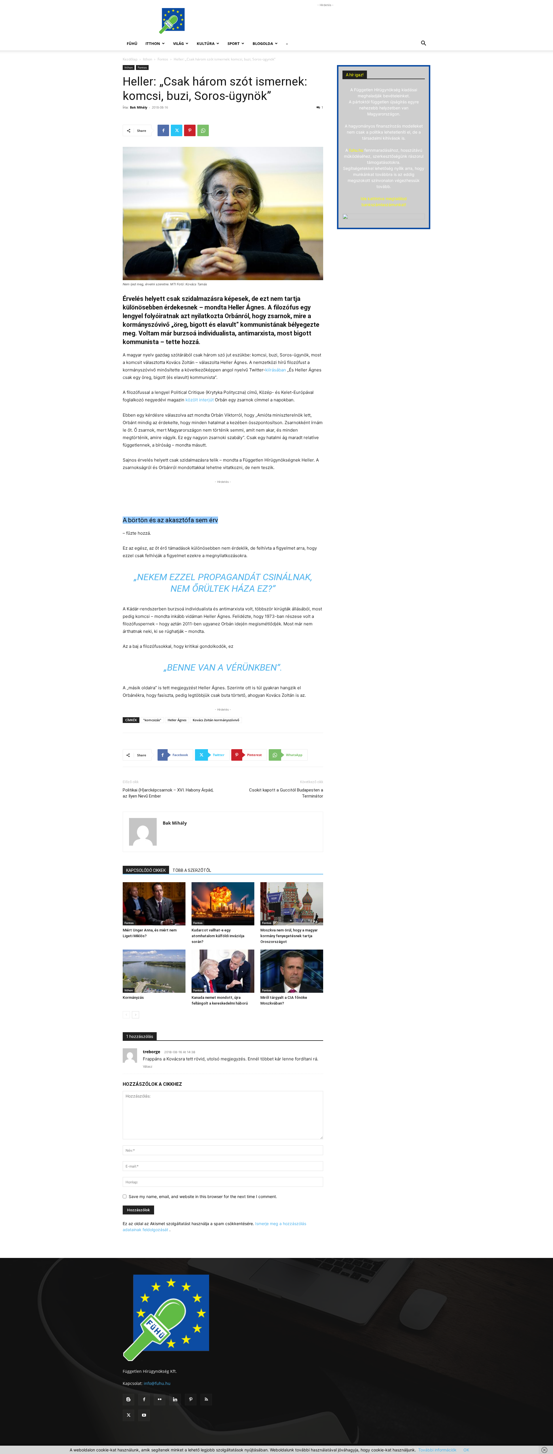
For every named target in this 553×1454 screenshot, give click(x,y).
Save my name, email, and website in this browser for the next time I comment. (203, 1196)
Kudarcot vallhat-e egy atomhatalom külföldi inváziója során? (218, 936)
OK (466, 1449)
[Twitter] (176, 130)
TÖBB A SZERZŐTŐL (192, 870)
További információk (437, 1449)
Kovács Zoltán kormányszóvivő (216, 720)
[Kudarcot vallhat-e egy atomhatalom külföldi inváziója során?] (223, 903)
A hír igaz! (354, 75)
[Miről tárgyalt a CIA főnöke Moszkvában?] (291, 971)
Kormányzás (133, 997)
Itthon (152, 43)
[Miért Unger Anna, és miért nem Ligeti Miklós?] (154, 903)
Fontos (163, 59)
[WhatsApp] (203, 130)
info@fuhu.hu (157, 1383)
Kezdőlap (130, 59)
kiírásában (276, 370)
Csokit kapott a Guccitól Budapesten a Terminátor (286, 793)
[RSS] (206, 1399)
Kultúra (206, 43)
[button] (423, 44)
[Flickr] (159, 1399)
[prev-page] (126, 1014)
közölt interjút (199, 400)
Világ (178, 43)
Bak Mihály (138, 107)
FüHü (132, 43)
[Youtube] (144, 1415)
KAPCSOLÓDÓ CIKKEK (146, 870)
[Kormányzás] (154, 971)
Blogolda (263, 43)
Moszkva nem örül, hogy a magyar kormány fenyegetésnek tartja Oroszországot (289, 936)
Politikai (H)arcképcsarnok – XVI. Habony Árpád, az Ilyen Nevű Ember (168, 793)
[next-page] (135, 1014)
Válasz (147, 1066)
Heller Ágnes (177, 720)
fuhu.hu (356, 150)
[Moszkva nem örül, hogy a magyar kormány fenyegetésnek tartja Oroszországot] (291, 903)
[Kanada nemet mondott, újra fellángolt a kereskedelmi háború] (223, 971)
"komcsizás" (152, 720)
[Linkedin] (175, 1399)
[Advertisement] (325, 21)
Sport (234, 43)
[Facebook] (163, 130)
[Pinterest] (190, 130)
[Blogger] (128, 1399)
